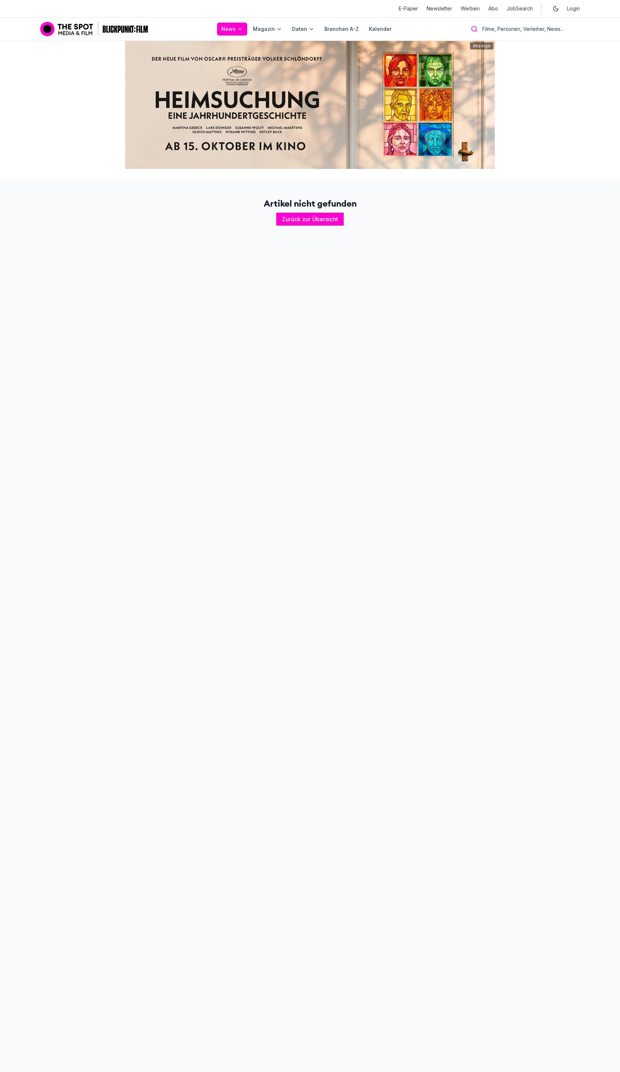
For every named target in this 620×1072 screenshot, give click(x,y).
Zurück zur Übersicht (310, 219)
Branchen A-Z (341, 29)
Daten (299, 29)
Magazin (264, 29)
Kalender (380, 29)
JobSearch (520, 8)
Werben (470, 8)
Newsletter (439, 8)
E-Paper (408, 8)
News (228, 29)
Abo (493, 8)
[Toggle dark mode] (555, 8)
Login (573, 8)
